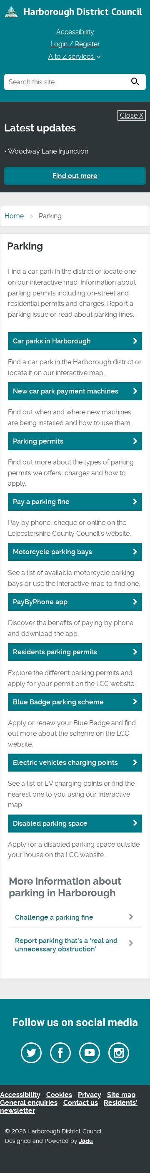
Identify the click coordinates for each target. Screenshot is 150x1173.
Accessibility (75, 32)
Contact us (80, 1103)
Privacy (89, 1095)
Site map (121, 1095)
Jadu (86, 1141)
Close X (131, 115)
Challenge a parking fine (54, 917)
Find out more (75, 176)
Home (14, 216)
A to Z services (71, 57)
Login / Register (75, 44)
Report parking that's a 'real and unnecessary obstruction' (66, 945)
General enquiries (29, 1103)
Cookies (59, 1095)
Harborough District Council (83, 11)
